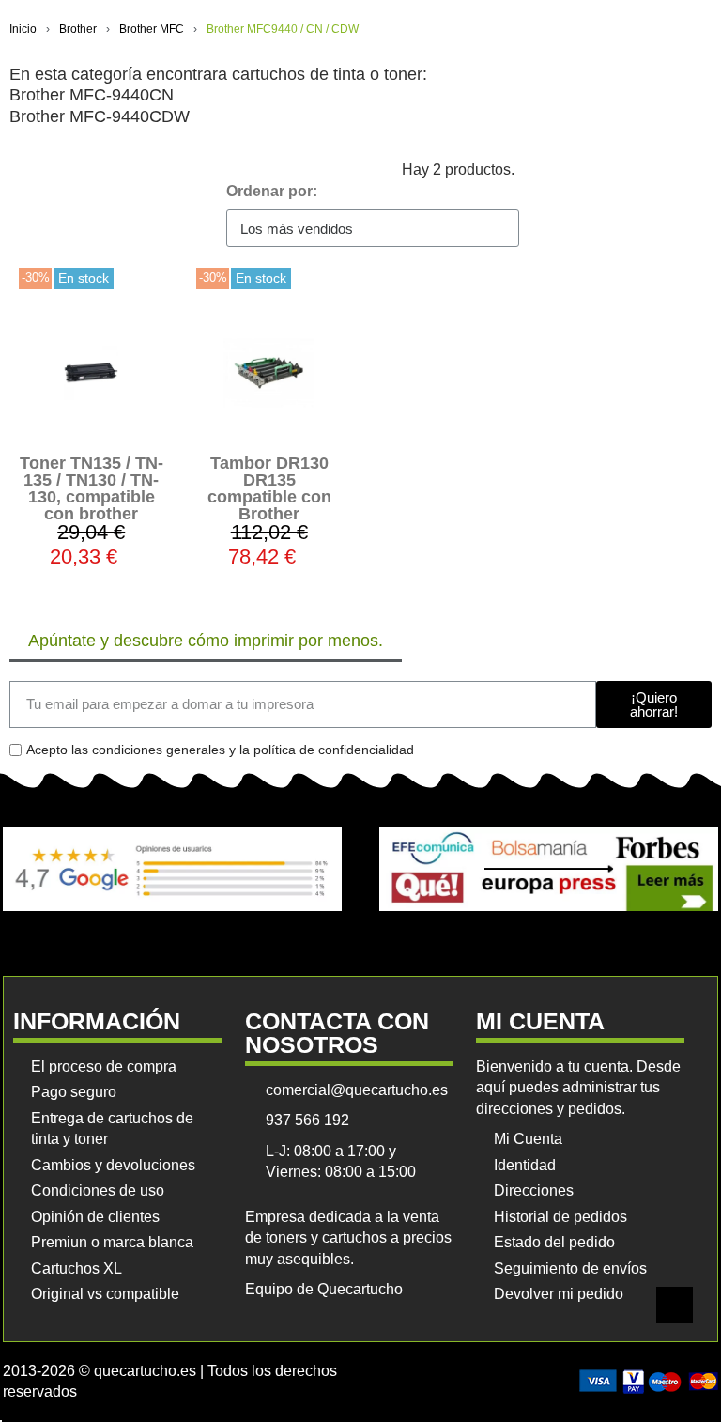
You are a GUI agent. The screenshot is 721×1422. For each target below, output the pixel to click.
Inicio (23, 29)
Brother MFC (151, 29)
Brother (78, 29)
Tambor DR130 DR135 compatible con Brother (269, 488)
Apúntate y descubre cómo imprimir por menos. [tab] (205, 640)
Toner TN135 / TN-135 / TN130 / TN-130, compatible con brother (91, 488)
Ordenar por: (271, 191)
